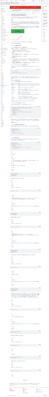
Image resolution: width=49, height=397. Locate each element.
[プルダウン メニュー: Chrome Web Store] (26, 4)
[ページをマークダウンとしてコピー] (28, 15)
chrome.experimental (30, 90)
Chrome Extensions (6, 2)
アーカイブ (24, 391)
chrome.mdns (22, 93)
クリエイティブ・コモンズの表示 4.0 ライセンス (24, 383)
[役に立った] (38, 12)
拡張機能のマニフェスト (33, 66)
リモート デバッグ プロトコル (29, 85)
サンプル (19, 4)
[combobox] (35, 0)
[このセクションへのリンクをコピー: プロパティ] (13, 156)
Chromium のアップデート (25, 389)
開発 (6, 4)
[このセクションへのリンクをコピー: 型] (12, 152)
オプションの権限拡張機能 (17, 26)
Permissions (15, 214)
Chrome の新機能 (23, 0)
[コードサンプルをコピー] (39, 69)
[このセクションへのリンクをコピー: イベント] (15, 326)
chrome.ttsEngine (20, 97)
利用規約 (11, 395)
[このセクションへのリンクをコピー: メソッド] (15, 167)
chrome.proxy (31, 94)
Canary (19, 90)
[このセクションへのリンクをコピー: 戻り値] (13, 238)
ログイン (47, 0)
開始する (4, 4)
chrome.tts (19, 96)
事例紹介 (16, 0)
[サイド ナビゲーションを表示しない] (8, 395)
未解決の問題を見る (12, 390)
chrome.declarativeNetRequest (23, 87)
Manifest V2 (12, 2)
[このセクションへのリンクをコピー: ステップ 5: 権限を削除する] (20, 137)
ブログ (19, 0)
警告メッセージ (27, 119)
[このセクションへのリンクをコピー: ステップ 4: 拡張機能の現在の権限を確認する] (25, 124)
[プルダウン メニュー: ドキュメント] (14, 0)
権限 (12, 232)
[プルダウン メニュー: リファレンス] (16, 4)
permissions (12, 66)
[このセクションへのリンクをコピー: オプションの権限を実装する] (22, 45)
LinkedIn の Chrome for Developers (39, 391)
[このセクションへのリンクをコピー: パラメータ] (13, 180)
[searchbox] (4, 6)
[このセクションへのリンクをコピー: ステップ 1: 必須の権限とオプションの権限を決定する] (28, 47)
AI (11, 4)
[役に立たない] (39, 12)
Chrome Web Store (23, 4)
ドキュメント (11, 0)
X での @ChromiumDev (38, 389)
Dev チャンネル (22, 90)
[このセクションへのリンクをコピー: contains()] (14, 169)
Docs (1, 2)
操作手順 (9, 4)
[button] (4, 103)
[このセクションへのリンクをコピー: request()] (14, 284)
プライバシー (13, 395)
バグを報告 (11, 389)
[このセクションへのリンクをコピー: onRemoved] (15, 354)
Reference (17, 2)
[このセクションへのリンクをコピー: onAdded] (14, 328)
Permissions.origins (31, 77)
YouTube (37, 390)
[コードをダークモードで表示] (38, 69)
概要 (1, 4)
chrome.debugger (20, 85)
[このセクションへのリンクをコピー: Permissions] (15, 154)
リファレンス (14, 4)
